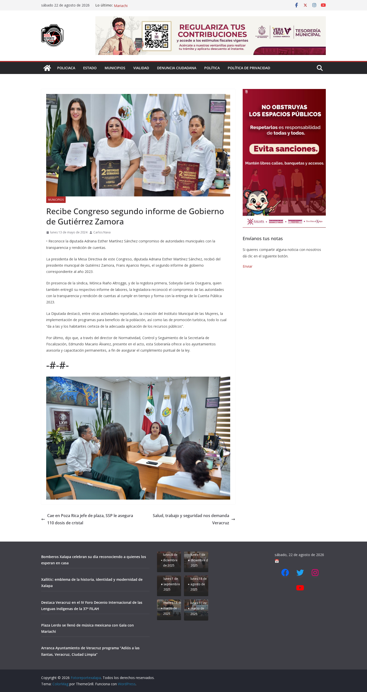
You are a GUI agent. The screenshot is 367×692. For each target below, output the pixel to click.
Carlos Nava (102, 232)
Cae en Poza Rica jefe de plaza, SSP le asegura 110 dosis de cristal (90, 519)
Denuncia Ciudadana (176, 67)
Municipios (115, 67)
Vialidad (141, 67)
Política (212, 67)
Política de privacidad (249, 67)
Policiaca (66, 67)
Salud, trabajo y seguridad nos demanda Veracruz (191, 519)
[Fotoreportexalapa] (47, 68)
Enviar (247, 266)
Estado (90, 67)
